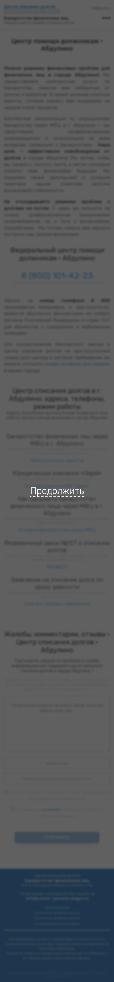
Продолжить (57, 490)
